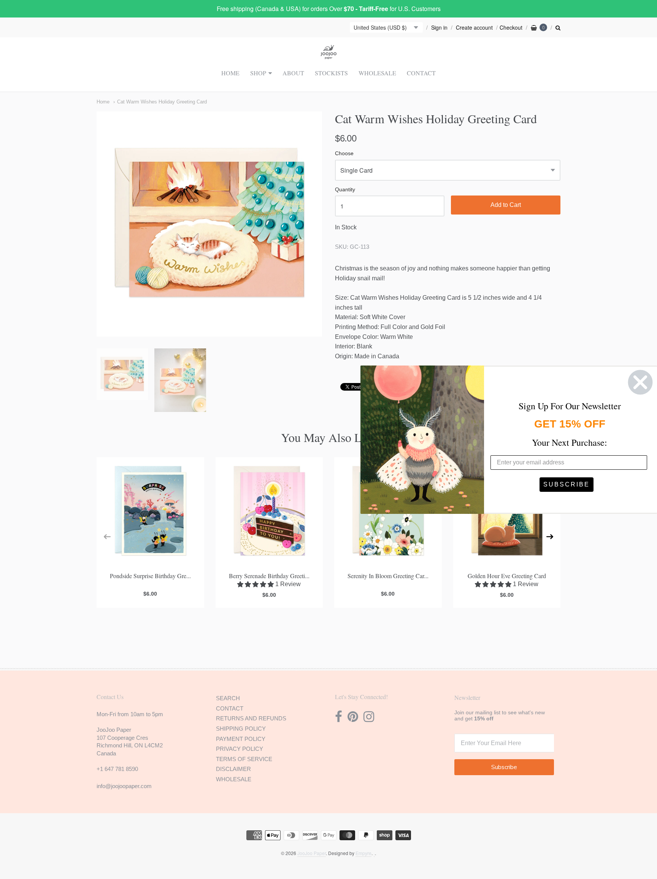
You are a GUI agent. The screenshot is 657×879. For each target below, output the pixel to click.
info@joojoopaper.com (124, 786)
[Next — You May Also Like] (550, 537)
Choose (344, 153)
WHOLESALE (377, 73)
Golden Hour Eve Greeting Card (507, 576)
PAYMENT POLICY (240, 739)
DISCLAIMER (233, 769)
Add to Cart (505, 205)
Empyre (363, 853)
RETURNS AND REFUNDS (251, 718)
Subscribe (504, 767)
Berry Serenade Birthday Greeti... (269, 576)
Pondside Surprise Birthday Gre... (150, 576)
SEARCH (228, 698)
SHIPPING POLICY (241, 728)
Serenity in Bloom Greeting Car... (388, 576)
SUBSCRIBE (566, 484)
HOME (230, 73)
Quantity (345, 189)
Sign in (439, 27)
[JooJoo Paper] (329, 54)
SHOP (258, 73)
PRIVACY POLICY (239, 748)
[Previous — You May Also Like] (107, 537)
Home (103, 102)
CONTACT (421, 73)
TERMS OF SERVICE (244, 759)
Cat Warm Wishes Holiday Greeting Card (162, 102)
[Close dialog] (640, 382)
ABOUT (293, 73)
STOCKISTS (331, 73)
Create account (474, 27)
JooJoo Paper (311, 853)
